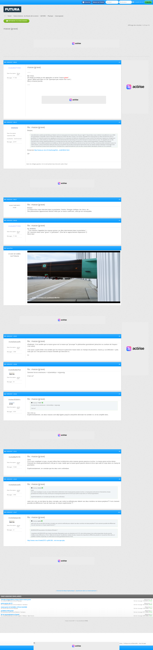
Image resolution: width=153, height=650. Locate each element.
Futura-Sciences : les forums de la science (26, 16)
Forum (10, 16)
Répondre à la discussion (16, 21)
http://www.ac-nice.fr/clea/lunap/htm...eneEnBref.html (51, 150)
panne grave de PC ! (7, 603)
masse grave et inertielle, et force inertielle (14, 607)
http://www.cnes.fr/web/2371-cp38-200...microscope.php (46, 540)
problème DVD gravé (7, 611)
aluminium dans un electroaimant (86, 591)
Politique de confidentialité (131, 643)
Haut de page (142, 643)
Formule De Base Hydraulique (66, 591)
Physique (50, 16)
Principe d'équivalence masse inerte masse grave (16, 599)
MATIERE (43, 16)
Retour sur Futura (98, 2)
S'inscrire (86, 2)
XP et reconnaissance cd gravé (10, 614)
